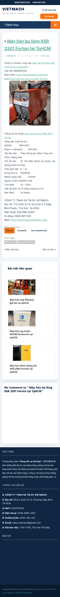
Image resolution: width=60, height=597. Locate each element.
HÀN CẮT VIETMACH (23, 593)
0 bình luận (45, 56)
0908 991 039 (39, 2)
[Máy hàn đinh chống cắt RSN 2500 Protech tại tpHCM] (21, 353)
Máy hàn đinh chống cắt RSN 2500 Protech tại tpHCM (23, 369)
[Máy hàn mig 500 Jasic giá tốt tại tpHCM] (21, 287)
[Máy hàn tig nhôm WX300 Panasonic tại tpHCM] (21, 318)
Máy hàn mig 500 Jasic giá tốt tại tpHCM (22, 301)
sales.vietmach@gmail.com (26, 522)
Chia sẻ (9, 230)
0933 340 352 (27, 517)
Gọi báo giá (49, 16)
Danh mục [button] (12, 24)
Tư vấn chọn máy (49, 10)
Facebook (22, 230)
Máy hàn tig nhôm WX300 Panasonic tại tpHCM (21, 334)
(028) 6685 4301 (22, 2)
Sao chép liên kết (39, 230)
